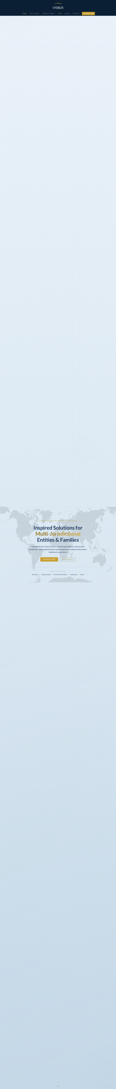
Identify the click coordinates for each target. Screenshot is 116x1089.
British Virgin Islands (60, 574)
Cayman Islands (46, 574)
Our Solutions (49, 559)
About (67, 13)
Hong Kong (73, 574)
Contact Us (88, 13)
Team (60, 13)
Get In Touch (67, 559)
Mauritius (35, 574)
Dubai (82, 574)
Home (25, 13)
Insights (76, 13)
